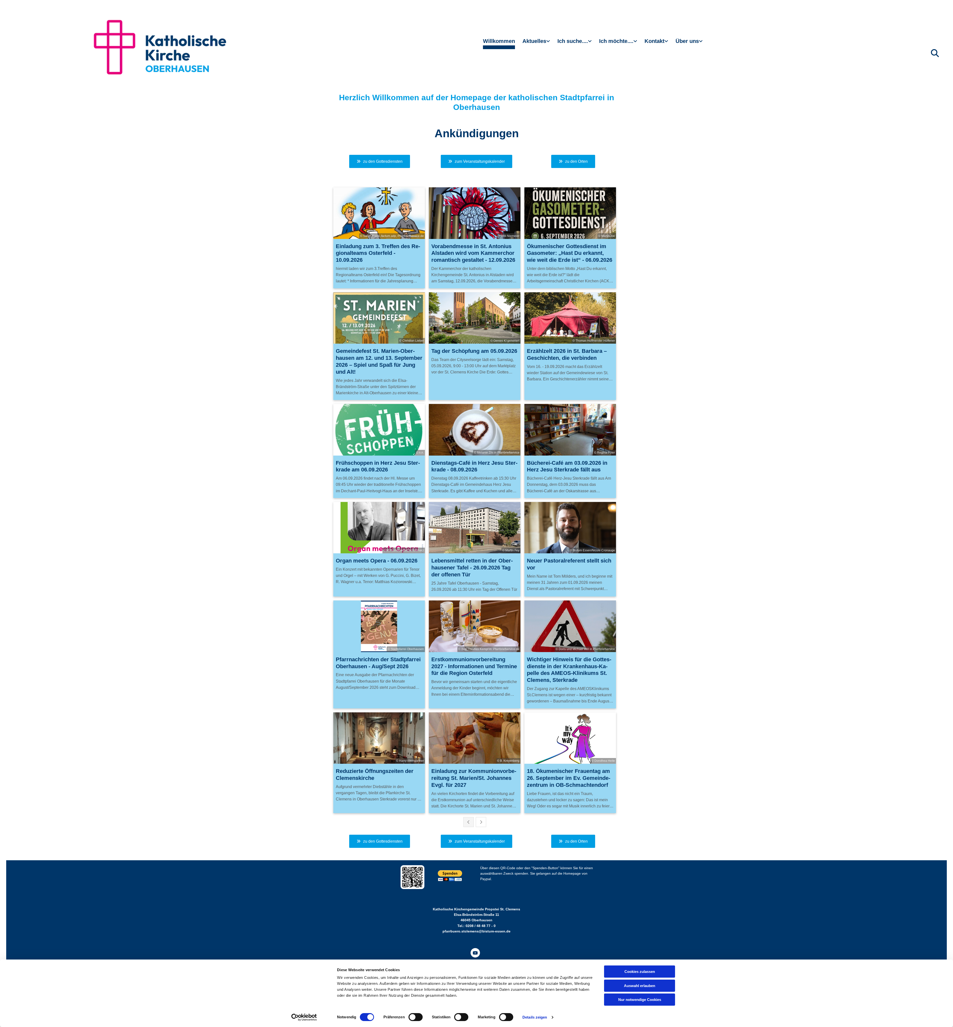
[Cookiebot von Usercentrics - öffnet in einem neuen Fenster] (304, 1017)
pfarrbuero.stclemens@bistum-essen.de (476, 931)
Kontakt (654, 41)
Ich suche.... (572, 41)
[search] (935, 53)
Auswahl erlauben (639, 986)
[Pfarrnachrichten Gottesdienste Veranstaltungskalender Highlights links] (548, 43)
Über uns (687, 41)
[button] (379, 161)
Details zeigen (534, 1017)
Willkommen (499, 41)
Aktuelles (534, 41)
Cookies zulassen (639, 971)
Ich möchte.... (616, 41)
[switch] (415, 1017)
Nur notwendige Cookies (639, 999)
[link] (536, 43)
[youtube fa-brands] (475, 953)
